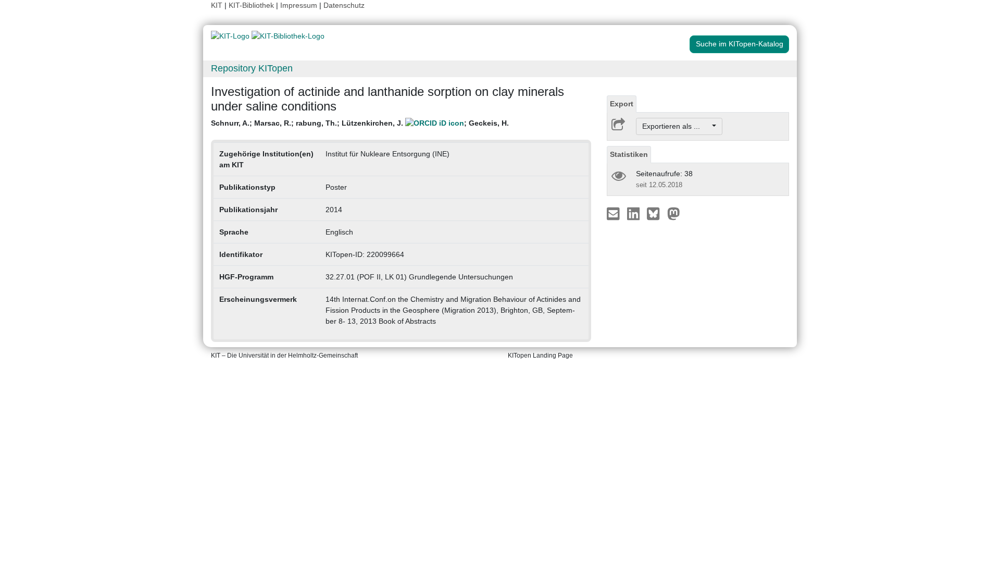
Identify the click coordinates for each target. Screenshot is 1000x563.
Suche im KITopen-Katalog (739, 44)
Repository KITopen (252, 68)
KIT (216, 5)
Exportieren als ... (676, 126)
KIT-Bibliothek (252, 5)
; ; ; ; (360, 123)
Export (621, 104)
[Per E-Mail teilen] (614, 213)
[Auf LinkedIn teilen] (634, 213)
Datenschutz (344, 5)
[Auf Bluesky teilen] (656, 213)
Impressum (298, 5)
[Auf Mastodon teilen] (673, 213)
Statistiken (629, 154)
